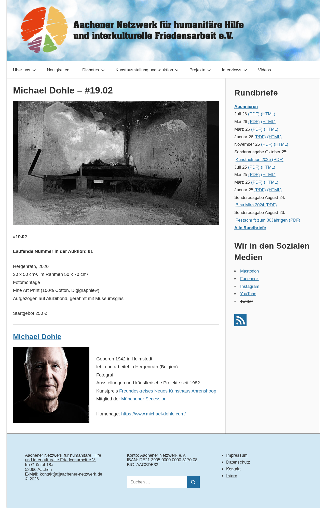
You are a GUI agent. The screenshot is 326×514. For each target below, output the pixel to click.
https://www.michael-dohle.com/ (153, 413)
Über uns (21, 69)
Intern (231, 476)
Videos (264, 69)
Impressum (237, 455)
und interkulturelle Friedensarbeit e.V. (60, 459)
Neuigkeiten (58, 69)
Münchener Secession (144, 398)
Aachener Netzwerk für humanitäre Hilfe (63, 455)
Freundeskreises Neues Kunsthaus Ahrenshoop (167, 391)
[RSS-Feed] (240, 324)
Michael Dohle (37, 337)
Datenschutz (238, 462)
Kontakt (233, 469)
